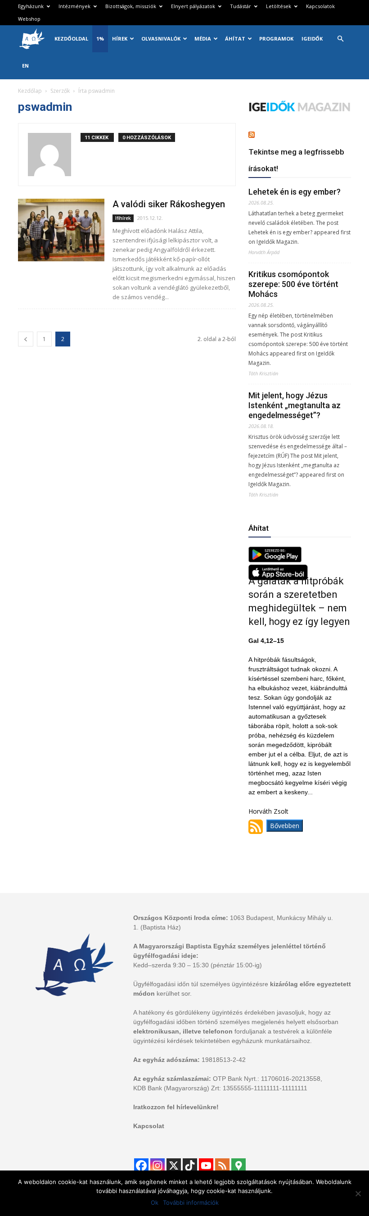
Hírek (119, 38)
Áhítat (235, 38)
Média (202, 38)
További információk (191, 1202)
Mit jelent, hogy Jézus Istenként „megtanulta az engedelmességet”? (294, 405)
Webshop (29, 18)
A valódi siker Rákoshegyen (168, 204)
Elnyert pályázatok (193, 6)
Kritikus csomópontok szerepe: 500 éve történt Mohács (293, 284)
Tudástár (240, 6)
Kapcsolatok (320, 6)
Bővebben (284, 825)
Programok (276, 38)
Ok (154, 1202)
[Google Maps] (238, 1165)
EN (25, 65)
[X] (173, 1165)
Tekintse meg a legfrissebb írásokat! (296, 160)
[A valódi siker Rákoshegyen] (61, 230)
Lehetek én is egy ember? (294, 191)
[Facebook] (141, 1165)
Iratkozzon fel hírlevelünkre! (176, 1107)
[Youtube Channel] (206, 1165)
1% (100, 38)
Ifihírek (123, 218)
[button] (340, 39)
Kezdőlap (30, 91)
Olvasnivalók (160, 38)
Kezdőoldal (71, 38)
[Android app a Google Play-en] (275, 560)
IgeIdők (312, 38)
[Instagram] (157, 1165)
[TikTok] (190, 1165)
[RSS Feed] (222, 1165)
